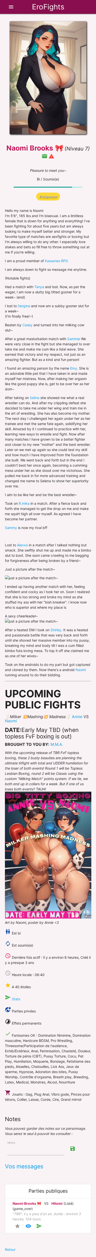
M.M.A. (56, 744)
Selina (34, 398)
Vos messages (24, 1166)
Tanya (39, 287)
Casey (27, 325)
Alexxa (22, 545)
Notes (11, 1142)
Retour (10, 1249)
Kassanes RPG (56, 261)
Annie (77, 716)
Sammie (73, 339)
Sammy (11, 528)
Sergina (24, 306)
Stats (16, 999)
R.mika (24, 503)
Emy (73, 368)
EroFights (48, 6)
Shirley (55, 630)
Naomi (81, 670)
